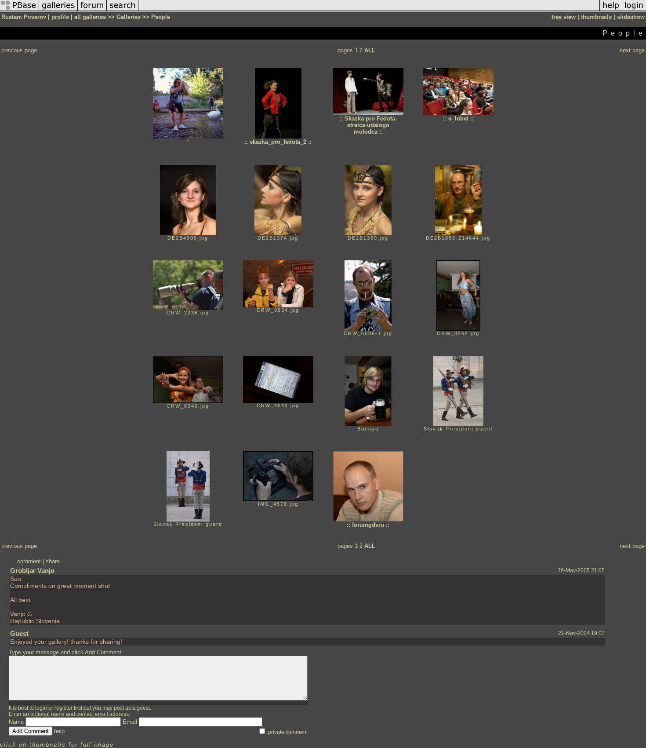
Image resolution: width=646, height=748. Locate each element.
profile (60, 17)
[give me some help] (610, 10)
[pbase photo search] (122, 10)
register (63, 708)
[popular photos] (368, 10)
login (41, 708)
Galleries (128, 17)
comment (29, 561)
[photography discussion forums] (92, 10)
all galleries (90, 17)
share (53, 561)
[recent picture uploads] (58, 10)
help (59, 731)
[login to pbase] (634, 10)
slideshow (631, 17)
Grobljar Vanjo (32, 570)
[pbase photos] (19, 10)
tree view (564, 17)
